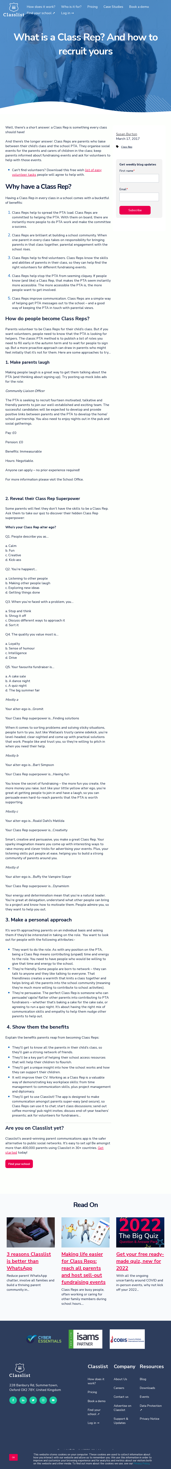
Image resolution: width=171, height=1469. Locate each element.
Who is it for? (71, 6)
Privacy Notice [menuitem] (149, 1419)
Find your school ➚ (41, 13)
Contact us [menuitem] (121, 1397)
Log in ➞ (67, 13)
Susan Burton (126, 134)
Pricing (92, 6)
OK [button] (13, 1457)
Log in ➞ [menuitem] (93, 1423)
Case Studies (113, 6)
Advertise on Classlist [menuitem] (122, 1408)
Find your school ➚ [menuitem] (94, 1412)
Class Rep (126, 147)
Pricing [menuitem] (92, 1392)
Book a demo (139, 6)
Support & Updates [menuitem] (121, 1421)
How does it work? (41, 6)
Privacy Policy (141, 1463)
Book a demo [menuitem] (97, 1401)
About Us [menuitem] (120, 1379)
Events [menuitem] (144, 1397)
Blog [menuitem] (143, 1379)
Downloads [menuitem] (147, 1388)
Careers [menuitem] (119, 1388)
